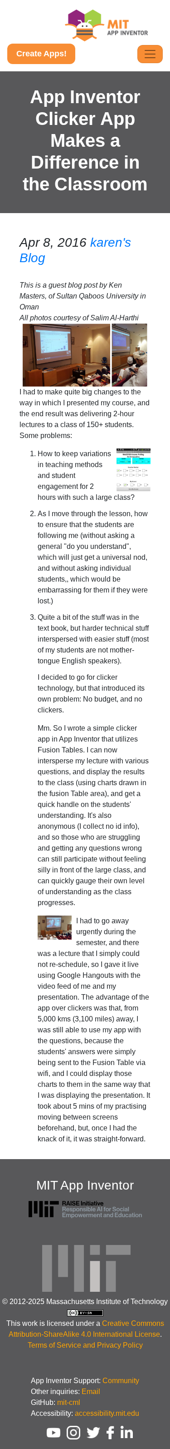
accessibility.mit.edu (107, 1413)
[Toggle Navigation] (150, 54)
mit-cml (68, 1402)
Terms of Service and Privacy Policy (85, 1345)
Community (120, 1380)
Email (91, 1391)
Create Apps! (41, 53)
